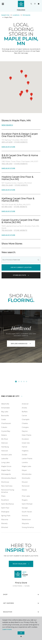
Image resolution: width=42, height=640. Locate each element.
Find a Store (21, 10)
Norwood (25, 486)
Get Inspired (8, 603)
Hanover (4, 451)
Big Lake (4, 412)
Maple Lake (26, 466)
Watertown (26, 519)
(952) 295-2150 (7, 164)
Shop (5, 594)
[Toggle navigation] (3, 4)
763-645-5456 (7, 230)
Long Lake (5, 462)
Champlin (25, 419)
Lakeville (4, 459)
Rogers (25, 500)
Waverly (4, 523)
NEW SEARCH (7, 125)
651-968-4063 (7, 207)
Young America (28, 527)
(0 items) (38, 3)
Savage (25, 508)
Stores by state (19, 275)
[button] (31, 4)
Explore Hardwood (19, 343)
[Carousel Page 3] (21, 381)
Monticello (26, 478)
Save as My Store (8, 147)
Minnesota (26, 15)
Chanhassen (6, 423)
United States (17, 586)
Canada (26, 586)
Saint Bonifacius (7, 504)
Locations (16, 15)
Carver (24, 416)
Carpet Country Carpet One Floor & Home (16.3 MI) (20, 221)
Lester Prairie (27, 459)
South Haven (27, 512)
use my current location (21, 267)
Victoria (25, 516)
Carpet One (5, 15)
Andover (25, 404)
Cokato (4, 427)
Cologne (25, 427)
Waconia (4, 519)
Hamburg (5, 447)
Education (7, 612)
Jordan (24, 455)
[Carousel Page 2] (18, 381)
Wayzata (25, 523)
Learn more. (7, 629)
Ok (21, 633)
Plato (3, 496)
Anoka (24, 408)
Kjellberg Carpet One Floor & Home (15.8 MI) (18, 199)
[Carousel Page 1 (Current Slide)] (16, 381)
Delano (4, 435)
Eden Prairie (26, 435)
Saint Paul (5, 508)
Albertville (5, 404)
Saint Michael (27, 504)
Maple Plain (5, 470)
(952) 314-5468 (7, 185)
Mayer (24, 470)
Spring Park (5, 516)
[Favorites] (35, 4)
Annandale (5, 408)
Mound (24, 482)
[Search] (38, 260)
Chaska (25, 423)
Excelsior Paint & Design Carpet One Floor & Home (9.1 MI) (20, 135)
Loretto (25, 462)
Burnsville (5, 416)
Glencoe (4, 443)
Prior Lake (26, 496)
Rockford (5, 500)
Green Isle (26, 443)
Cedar (3, 419)
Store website (21, 142)
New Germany (6, 486)
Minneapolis (6, 474)
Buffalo (25, 412)
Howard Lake (6, 455)
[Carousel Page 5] (26, 381)
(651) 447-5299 (7, 142)
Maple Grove (6, 466)
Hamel (24, 447)
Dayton (25, 431)
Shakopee (5, 512)
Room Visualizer (19, 564)
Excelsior (25, 439)
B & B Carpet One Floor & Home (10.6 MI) (20, 156)
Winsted (4, 527)
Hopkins (25, 451)
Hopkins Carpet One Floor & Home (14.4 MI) (17, 178)
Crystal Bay (5, 431)
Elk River (4, 439)
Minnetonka (26, 474)
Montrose (5, 482)
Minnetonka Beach (8, 478)
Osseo (24, 490)
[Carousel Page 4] (23, 381)
